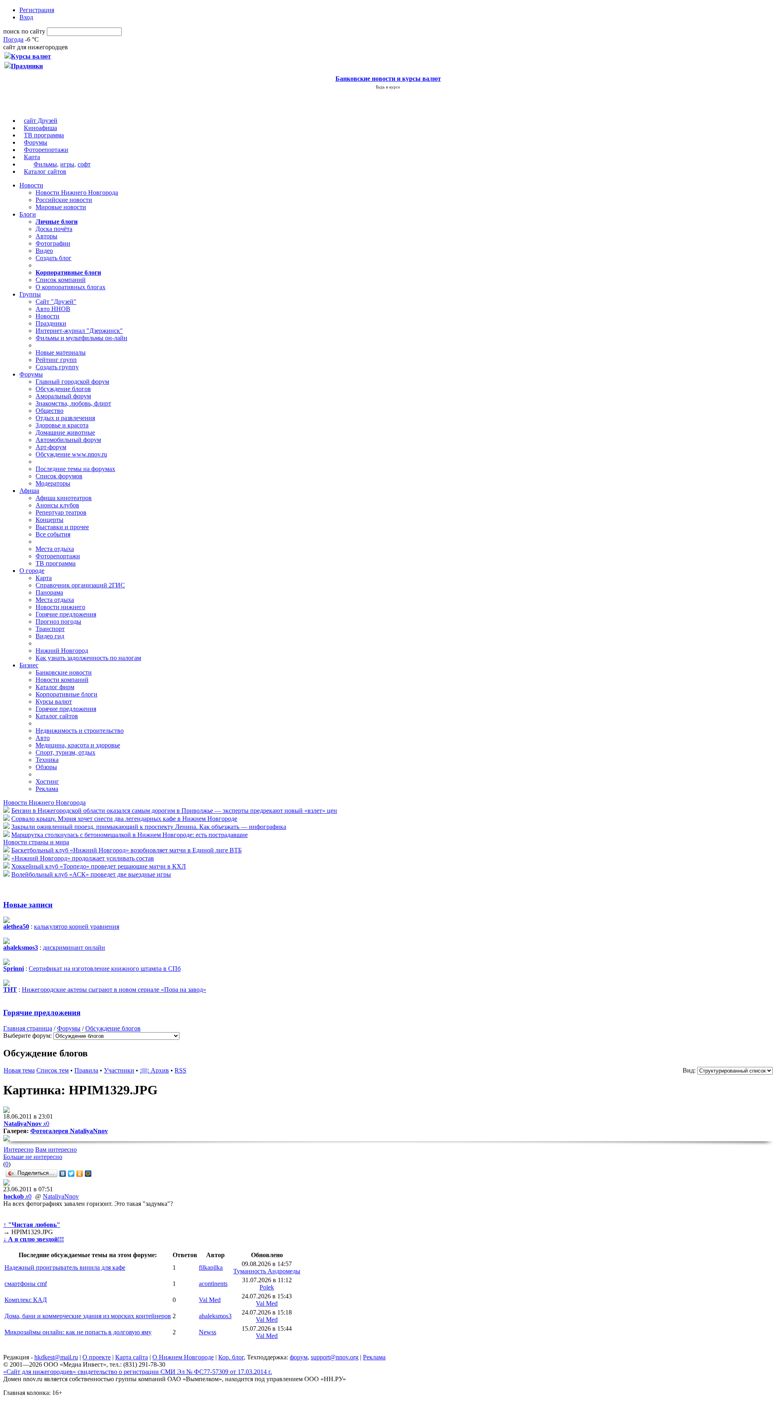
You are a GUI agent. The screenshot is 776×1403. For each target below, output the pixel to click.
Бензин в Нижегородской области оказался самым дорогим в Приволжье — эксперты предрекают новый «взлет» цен (174, 810)
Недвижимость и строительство (80, 730)
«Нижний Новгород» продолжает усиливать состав (82, 858)
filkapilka (211, 1267)
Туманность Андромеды (266, 1271)
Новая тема (19, 1070)
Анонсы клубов (57, 505)
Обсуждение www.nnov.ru (71, 454)
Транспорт (50, 628)
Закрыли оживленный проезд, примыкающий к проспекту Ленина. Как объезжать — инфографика (148, 826)
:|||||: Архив (154, 1070)
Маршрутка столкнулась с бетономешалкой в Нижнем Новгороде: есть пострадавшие (129, 834)
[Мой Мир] (88, 1173)
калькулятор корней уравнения (76, 926)
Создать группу (57, 367)
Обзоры (46, 767)
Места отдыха (55, 548)
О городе (31, 570)
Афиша (29, 490)
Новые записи (28, 904)
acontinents (213, 1283)
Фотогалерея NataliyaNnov (69, 1130)
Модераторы (53, 483)
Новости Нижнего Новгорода (77, 192)
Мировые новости (61, 207)
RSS (180, 1070)
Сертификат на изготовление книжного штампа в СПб (105, 968)
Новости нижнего (60, 607)
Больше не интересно (32, 1156)
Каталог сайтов (45, 171)
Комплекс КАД (25, 1299)
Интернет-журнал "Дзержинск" (79, 330)
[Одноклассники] (80, 1173)
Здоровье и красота (62, 425)
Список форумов (59, 476)
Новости (31, 185)
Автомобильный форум (68, 439)
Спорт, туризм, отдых (65, 752)
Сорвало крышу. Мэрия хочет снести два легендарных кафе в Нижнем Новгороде (124, 818)
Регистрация (36, 9)
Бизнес (28, 665)
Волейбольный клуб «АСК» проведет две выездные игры (91, 874)
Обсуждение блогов (63, 388)
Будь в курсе (388, 86)
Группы (30, 294)
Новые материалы (61, 352)
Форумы (35, 142)
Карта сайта (131, 1357)
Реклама (47, 788)
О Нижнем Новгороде (183, 1357)
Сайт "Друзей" (56, 301)
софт (84, 164)
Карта (32, 157)
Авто (43, 737)
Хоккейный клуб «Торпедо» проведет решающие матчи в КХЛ (98, 866)
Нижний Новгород (62, 650)
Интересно (19, 1149)
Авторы (46, 236)
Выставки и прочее (62, 527)
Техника (47, 759)
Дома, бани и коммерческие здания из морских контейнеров (87, 1316)
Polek (266, 1287)
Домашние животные (65, 432)
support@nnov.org (334, 1357)
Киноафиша (40, 127)
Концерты (49, 519)
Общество (49, 410)
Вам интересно (56, 1149)
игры (67, 164)
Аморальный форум (63, 396)
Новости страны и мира (36, 842)
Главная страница (27, 1028)
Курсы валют (54, 701)
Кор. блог (231, 1357)
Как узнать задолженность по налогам (88, 657)
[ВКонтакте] (63, 1173)
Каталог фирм (55, 687)
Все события (53, 534)
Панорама (49, 592)
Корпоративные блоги (66, 694)
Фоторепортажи (46, 149)
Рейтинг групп (56, 359)
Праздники (51, 323)
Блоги (27, 214)
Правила (86, 1070)
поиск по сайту (24, 31)
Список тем (52, 1070)
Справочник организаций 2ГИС (80, 585)
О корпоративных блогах (70, 287)
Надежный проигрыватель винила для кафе (64, 1267)
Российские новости (64, 199)
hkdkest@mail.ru (56, 1357)
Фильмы (45, 164)
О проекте (96, 1357)
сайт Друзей (40, 120)
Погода (13, 39)
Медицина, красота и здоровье (78, 745)
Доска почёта (54, 228)
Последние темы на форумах (75, 468)
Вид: (689, 1070)
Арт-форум (51, 447)
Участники (119, 1070)
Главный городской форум (72, 381)
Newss (207, 1332)
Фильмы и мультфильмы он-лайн (81, 337)
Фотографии (53, 243)
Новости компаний (62, 679)
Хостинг (47, 781)
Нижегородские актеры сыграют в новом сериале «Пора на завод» (114, 989)
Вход (26, 17)
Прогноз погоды (58, 621)
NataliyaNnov (61, 1196)
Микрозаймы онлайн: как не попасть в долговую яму (78, 1332)
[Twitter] (71, 1173)
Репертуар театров (61, 512)
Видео (44, 250)
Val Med (210, 1299)
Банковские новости (64, 672)
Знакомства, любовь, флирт (73, 403)
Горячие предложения (66, 614)
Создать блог (54, 258)
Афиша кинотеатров (64, 497)
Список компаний (61, 279)
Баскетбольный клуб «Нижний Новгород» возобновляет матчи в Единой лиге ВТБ (126, 850)
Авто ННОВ (53, 308)
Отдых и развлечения (65, 417)
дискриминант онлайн (74, 947)
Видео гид (50, 636)
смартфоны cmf (25, 1283)
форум (299, 1357)
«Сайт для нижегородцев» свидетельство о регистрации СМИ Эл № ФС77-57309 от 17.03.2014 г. (137, 1371)
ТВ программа (44, 135)
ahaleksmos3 (215, 1316)
